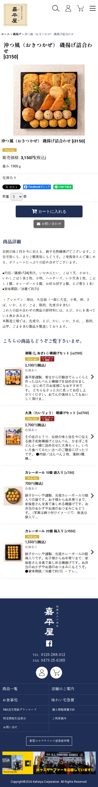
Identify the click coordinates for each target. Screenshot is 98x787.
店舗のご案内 (62, 689)
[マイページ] (68, 8)
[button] (93, 9)
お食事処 (10, 700)
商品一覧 (10, 689)
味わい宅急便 (62, 700)
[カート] (80, 8)
